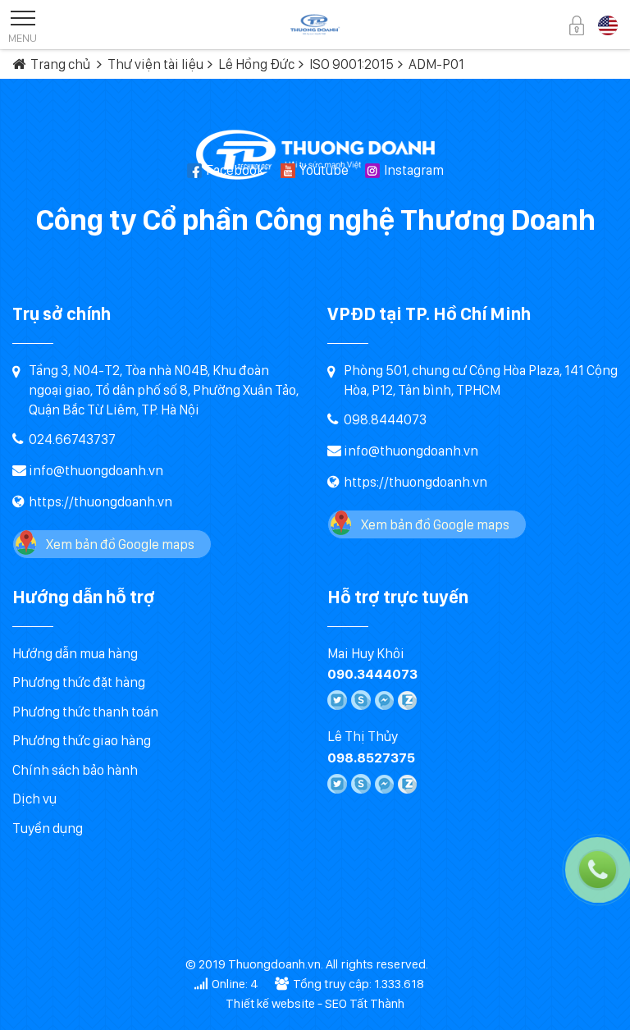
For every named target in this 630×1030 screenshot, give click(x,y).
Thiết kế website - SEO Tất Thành (315, 1003)
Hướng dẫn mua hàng (75, 653)
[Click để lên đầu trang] (601, 1001)
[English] (608, 24)
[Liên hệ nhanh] (536, 796)
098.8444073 (385, 419)
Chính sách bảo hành (75, 770)
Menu (22, 37)
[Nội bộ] (576, 24)
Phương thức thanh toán (85, 711)
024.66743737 (72, 439)
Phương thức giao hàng (81, 740)
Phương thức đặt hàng (78, 682)
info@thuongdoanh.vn (96, 470)
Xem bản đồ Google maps (120, 544)
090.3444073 (372, 674)
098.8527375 (371, 757)
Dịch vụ (34, 798)
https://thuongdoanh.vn (100, 501)
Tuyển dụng (47, 828)
